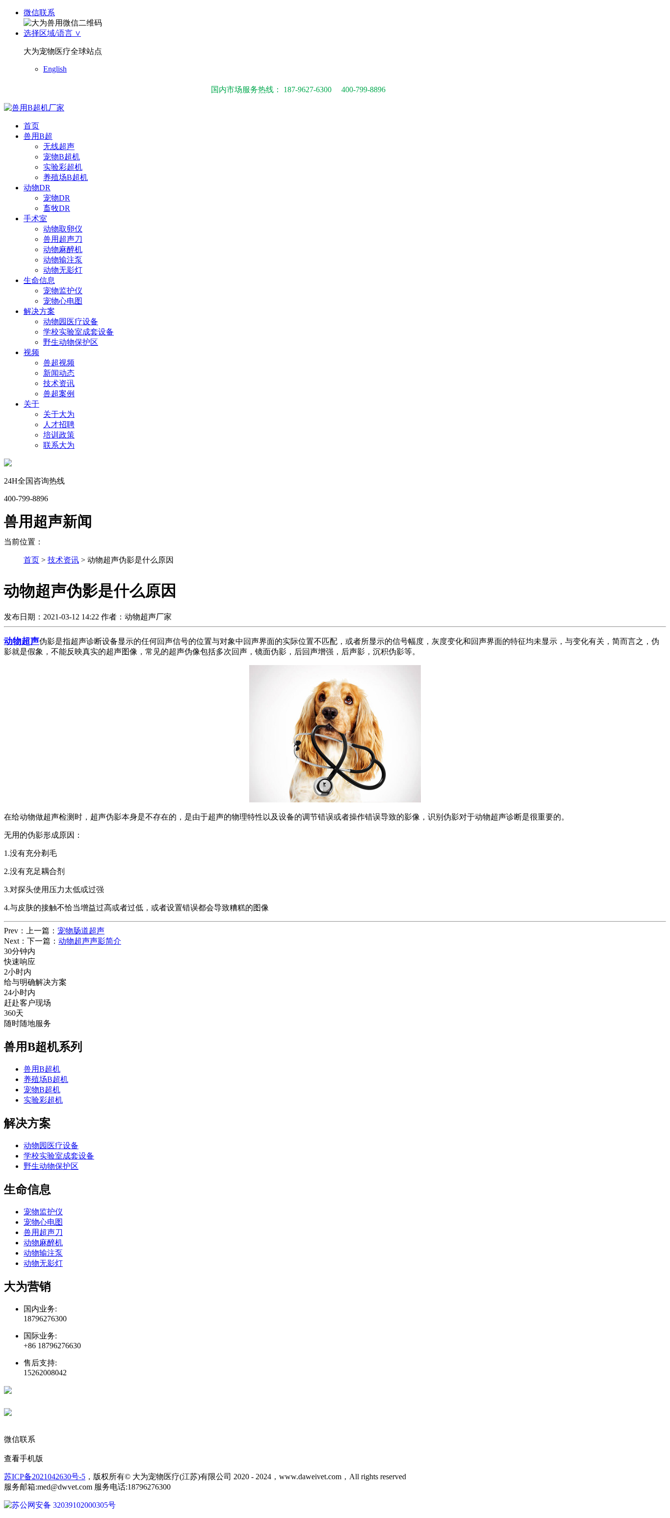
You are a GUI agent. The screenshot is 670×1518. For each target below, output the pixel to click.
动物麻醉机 (62, 249)
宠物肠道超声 (80, 930)
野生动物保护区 (70, 342)
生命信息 (39, 280)
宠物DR (56, 198)
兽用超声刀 (62, 239)
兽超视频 (59, 363)
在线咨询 (49, 1392)
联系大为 (59, 445)
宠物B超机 (61, 157)
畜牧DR (56, 208)
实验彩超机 (62, 167)
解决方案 (39, 311)
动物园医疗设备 (70, 321)
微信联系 (39, 12)
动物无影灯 (62, 270)
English (55, 69)
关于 (31, 404)
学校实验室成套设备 (78, 332)
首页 (31, 126)
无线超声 (59, 146)
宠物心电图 (62, 301)
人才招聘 (59, 424)
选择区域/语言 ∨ (52, 33)
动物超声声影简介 (89, 941)
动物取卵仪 (62, 229)
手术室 (35, 218)
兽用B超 (38, 136)
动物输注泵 (62, 260)
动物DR (37, 187)
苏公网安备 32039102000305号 (64, 1505)
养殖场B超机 (65, 177)
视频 (31, 352)
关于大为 (59, 414)
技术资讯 (59, 383)
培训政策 (59, 435)
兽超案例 (59, 393)
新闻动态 (59, 373)
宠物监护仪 (62, 290)
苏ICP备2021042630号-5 (44, 1476)
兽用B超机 (42, 1069)
